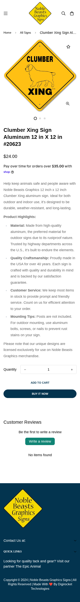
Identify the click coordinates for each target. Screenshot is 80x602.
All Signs (25, 32)
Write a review (40, 441)
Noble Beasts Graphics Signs (50, 580)
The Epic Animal (28, 566)
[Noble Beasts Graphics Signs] (40, 13)
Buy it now (40, 393)
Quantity (10, 369)
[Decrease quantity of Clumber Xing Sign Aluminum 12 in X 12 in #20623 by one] (25, 369)
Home (7, 32)
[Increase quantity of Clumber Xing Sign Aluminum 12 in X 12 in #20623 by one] (71, 369)
